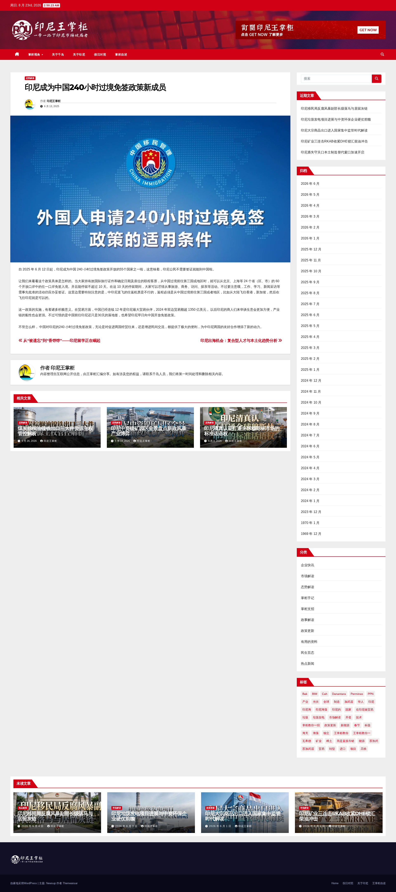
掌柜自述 (121, 54)
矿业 (319, 741)
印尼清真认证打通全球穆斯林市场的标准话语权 (241, 430)
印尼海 (306, 709)
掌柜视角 (34, 54)
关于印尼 (79, 54)
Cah (324, 693)
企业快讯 (307, 565)
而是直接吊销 (345, 741)
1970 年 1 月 (310, 523)
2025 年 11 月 (311, 260)
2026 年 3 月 (310, 216)
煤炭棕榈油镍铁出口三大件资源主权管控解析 (55, 430)
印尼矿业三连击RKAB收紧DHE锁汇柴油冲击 (334, 141)
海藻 (316, 733)
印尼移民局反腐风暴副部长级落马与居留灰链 (334, 108)
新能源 (345, 725)
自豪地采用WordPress (24, 883)
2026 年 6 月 (310, 183)
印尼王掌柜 (54, 101)
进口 (342, 748)
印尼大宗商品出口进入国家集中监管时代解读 (334, 130)
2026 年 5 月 (310, 194)
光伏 (316, 701)
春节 (357, 725)
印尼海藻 (321, 709)
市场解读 (307, 576)
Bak (304, 693)
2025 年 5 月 (310, 326)
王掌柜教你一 (361, 733)
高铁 (364, 748)
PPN (371, 693)
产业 (305, 701)
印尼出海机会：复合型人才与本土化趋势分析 (239, 340)
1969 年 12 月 (311, 533)
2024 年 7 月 (310, 435)
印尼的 (336, 709)
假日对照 (100, 54)
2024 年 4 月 (310, 468)
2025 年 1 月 (310, 369)
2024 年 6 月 (310, 446)
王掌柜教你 (341, 733)
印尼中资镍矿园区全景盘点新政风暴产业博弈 (148, 430)
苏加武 (373, 741)
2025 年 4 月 (310, 337)
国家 (348, 709)
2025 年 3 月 (310, 347)
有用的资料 (309, 641)
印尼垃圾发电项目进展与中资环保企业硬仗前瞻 (336, 119)
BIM (314, 693)
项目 (353, 748)
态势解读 (30, 78)
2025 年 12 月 (311, 249)
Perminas (357, 693)
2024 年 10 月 (311, 402)
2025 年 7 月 (310, 304)
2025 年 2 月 (310, 358)
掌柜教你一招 (311, 725)
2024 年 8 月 (310, 424)
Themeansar (70, 883)
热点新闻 (307, 663)
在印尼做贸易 (364, 709)
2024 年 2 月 (310, 490)
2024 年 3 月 (310, 479)
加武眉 (348, 701)
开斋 (348, 717)
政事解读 (307, 620)
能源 (362, 741)
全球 (326, 701)
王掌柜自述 (379, 883)
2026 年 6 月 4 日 (32, 826)
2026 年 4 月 (310, 205)
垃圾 (305, 717)
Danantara (339, 693)
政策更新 (307, 631)
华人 (361, 701)
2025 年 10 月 (311, 271)
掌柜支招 (307, 609)
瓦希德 (306, 741)
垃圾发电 (318, 717)
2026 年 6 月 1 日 (220, 826)
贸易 (321, 748)
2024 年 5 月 (310, 457)
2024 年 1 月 (310, 501)
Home (334, 883)
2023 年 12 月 (311, 512)
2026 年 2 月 (310, 227)
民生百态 (307, 652)
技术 (359, 717)
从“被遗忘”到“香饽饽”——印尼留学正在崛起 (61, 340)
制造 (337, 701)
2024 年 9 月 (310, 413)
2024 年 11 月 (311, 391)
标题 (367, 725)
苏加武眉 (308, 748)
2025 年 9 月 (310, 282)
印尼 (371, 701)
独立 (326, 733)
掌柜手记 (307, 598)
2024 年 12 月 (311, 380)
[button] (382, 54)
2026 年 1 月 (310, 238)
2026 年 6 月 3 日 (126, 826)
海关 (305, 733)
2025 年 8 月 (310, 293)
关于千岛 (58, 54)
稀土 (329, 741)
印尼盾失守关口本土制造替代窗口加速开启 (332, 152)
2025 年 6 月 (310, 315)
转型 (332, 748)
